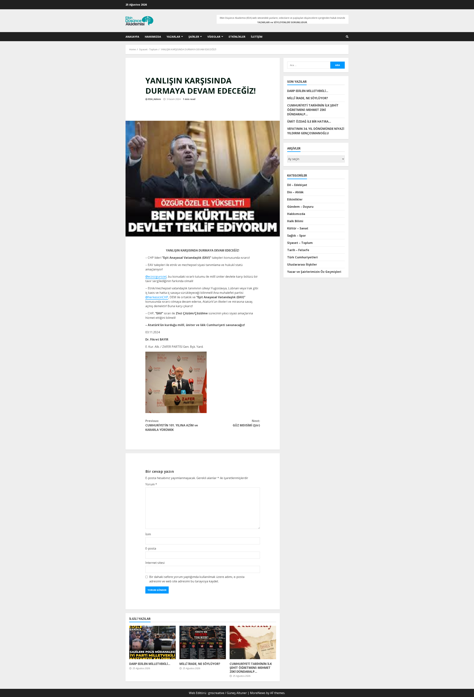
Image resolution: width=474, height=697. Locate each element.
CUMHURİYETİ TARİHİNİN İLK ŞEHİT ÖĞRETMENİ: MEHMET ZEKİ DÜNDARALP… (253, 642)
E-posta (150, 548)
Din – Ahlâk (295, 192)
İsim (148, 534)
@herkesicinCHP (156, 297)
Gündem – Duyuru (300, 206)
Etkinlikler (237, 36)
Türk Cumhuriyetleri (302, 257)
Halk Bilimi (295, 221)
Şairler (193, 36)
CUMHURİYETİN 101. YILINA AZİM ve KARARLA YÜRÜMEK (171, 425)
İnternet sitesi (155, 563)
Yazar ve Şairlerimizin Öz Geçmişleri (314, 271)
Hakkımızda (153, 36)
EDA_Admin (154, 99)
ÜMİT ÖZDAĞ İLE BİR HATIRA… (309, 121)
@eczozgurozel (155, 276)
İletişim (256, 36)
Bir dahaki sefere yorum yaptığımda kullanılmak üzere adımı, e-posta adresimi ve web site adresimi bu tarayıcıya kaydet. (196, 579)
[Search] (347, 36)
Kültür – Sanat (297, 228)
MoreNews (257, 693)
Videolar (213, 36)
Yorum (151, 484)
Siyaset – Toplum (300, 243)
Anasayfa (132, 36)
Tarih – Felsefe (298, 250)
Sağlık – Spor (296, 235)
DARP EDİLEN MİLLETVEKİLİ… (152, 642)
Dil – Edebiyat (297, 185)
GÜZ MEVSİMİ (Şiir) (246, 423)
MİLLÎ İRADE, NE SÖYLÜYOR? (202, 642)
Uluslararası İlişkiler (302, 264)
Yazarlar (173, 36)
